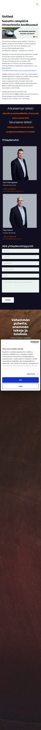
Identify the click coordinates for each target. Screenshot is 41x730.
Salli (20, 380)
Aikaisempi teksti (21, 113)
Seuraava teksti (20, 126)
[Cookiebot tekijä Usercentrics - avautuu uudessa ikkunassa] (30, 342)
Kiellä (20, 386)
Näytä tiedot (31, 374)
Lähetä (7, 300)
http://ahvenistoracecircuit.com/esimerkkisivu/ (19, 70)
